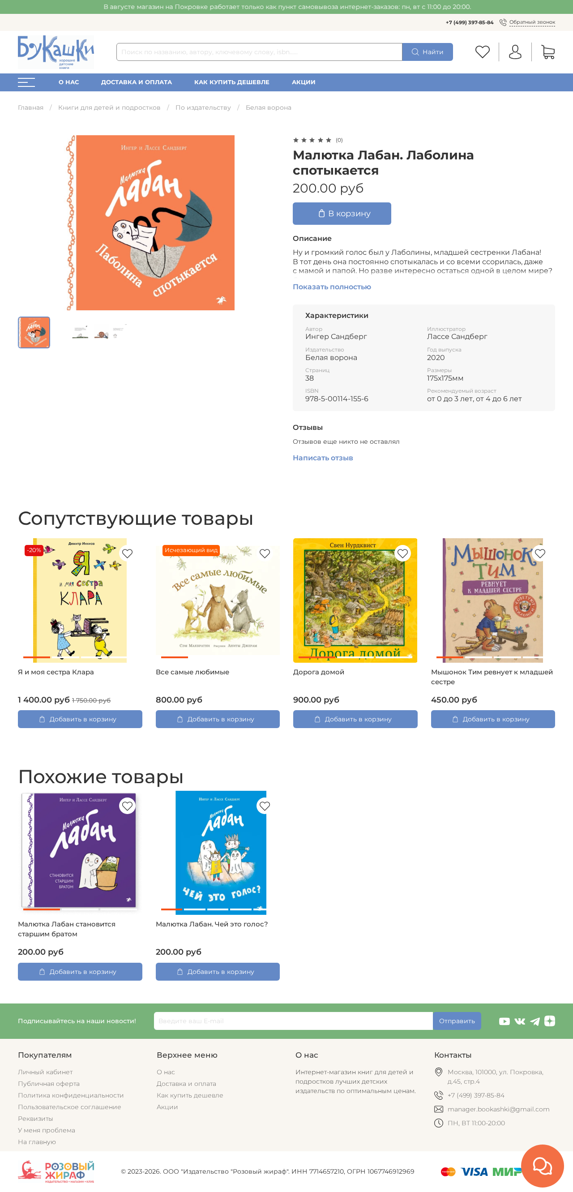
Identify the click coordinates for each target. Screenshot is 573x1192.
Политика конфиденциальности (71, 1095)
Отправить (457, 1021)
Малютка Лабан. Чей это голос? (212, 924)
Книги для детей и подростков (109, 107)
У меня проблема (46, 1130)
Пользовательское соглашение (69, 1107)
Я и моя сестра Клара (56, 672)
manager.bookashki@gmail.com (499, 1109)
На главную (37, 1142)
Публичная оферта (49, 1084)
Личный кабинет (45, 1072)
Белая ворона (268, 107)
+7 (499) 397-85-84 (470, 22)
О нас (69, 82)
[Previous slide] (30, 222)
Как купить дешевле (231, 82)
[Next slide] (267, 222)
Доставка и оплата (136, 82)
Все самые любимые (192, 672)
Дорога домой (318, 672)
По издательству (203, 107)
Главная (30, 107)
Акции (304, 82)
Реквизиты (35, 1119)
